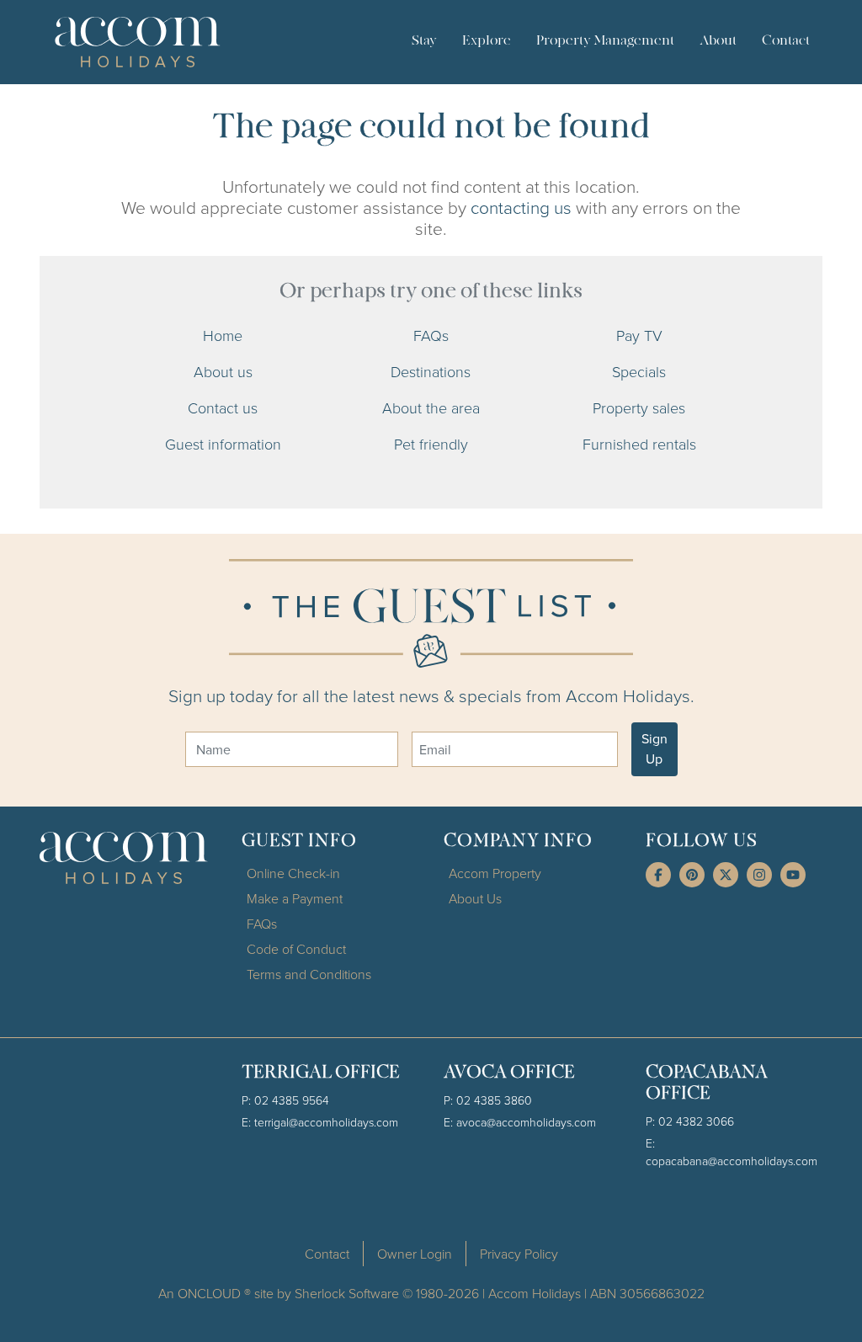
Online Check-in (293, 873)
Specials (639, 371)
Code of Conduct (296, 949)
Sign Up (654, 749)
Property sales (639, 407)
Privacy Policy (519, 1253)
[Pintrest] (692, 874)
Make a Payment (295, 898)
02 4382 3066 (696, 1121)
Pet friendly (431, 444)
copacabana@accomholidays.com (731, 1161)
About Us (475, 898)
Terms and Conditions (309, 974)
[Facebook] (658, 874)
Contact (786, 41)
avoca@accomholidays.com (526, 1122)
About (718, 41)
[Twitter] (725, 874)
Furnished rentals (639, 444)
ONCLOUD (209, 1293)
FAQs (431, 335)
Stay (424, 41)
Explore (486, 41)
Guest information (223, 444)
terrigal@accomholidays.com (326, 1122)
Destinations (431, 371)
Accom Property (495, 873)
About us (223, 371)
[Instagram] (759, 874)
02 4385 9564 (291, 1100)
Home (222, 335)
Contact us (223, 407)
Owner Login (414, 1253)
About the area (431, 407)
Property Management (605, 41)
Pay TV (639, 335)
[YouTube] (793, 874)
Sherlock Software (347, 1293)
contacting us (521, 206)
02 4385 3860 (494, 1100)
